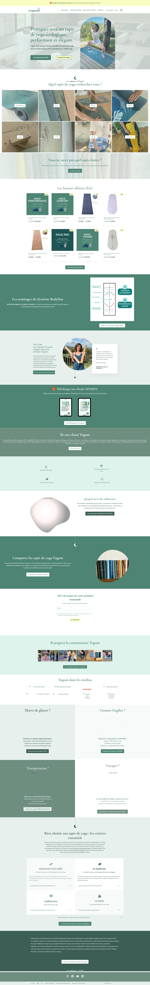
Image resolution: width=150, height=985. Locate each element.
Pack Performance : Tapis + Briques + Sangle (37, 218)
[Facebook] (72, 976)
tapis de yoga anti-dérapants (77, 850)
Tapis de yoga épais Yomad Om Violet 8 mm (86, 218)
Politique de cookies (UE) (78, 983)
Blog (38, 983)
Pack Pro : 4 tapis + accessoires (61, 253)
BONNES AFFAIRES (75, 10)
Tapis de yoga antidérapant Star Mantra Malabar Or (112, 218)
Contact (33, 983)
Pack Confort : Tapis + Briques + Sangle (61, 218)
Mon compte (109, 10)
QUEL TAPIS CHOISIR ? (89, 10)
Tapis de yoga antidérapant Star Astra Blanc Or (112, 254)
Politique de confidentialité (63, 983)
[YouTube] (77, 976)
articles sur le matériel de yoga (81, 848)
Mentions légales (49, 983)
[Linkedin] (82, 976)
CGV (42, 983)
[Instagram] (121, 10)
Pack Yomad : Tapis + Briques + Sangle (86, 254)
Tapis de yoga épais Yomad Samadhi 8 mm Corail (37, 254)
